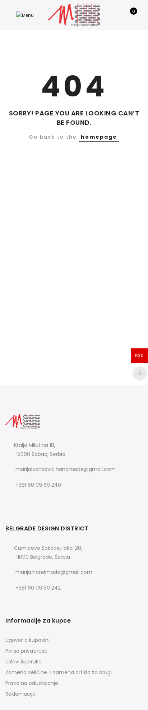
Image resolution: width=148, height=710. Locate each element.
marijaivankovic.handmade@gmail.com (65, 469)
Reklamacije (20, 693)
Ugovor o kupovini (27, 640)
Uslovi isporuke (23, 661)
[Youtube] (41, 500)
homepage (99, 136)
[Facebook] (12, 500)
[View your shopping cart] (128, 15)
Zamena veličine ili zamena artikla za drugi (58, 672)
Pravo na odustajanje (31, 683)
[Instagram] (27, 500)
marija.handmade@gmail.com (53, 572)
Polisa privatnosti (26, 650)
